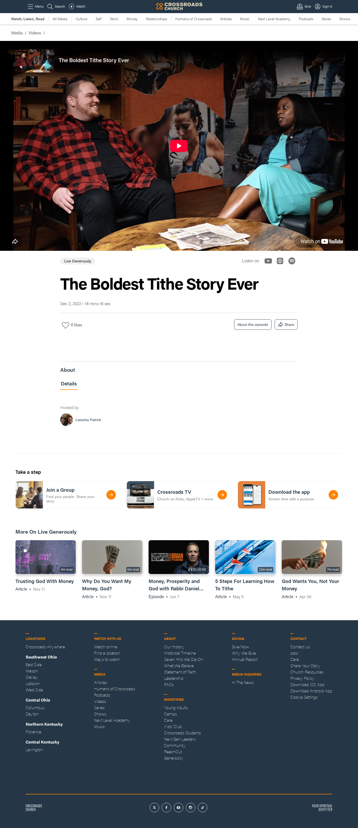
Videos (35, 33)
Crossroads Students (182, 733)
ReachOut (173, 752)
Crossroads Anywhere (45, 647)
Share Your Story (305, 665)
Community (175, 745)
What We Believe (179, 665)
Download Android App (311, 691)
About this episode (252, 324)
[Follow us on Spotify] (293, 265)
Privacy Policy (302, 678)
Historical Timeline (180, 653)
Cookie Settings (304, 697)
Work (114, 18)
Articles (226, 18)
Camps (170, 714)
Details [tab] (69, 383)
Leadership (173, 678)
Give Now (240, 647)
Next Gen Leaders (180, 739)
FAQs (169, 684)
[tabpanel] (179, 412)
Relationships (156, 18)
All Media (60, 18)
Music (244, 18)
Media (17, 33)
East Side (34, 664)
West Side (34, 690)
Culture (81, 18)
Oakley (32, 677)
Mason (32, 671)
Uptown (33, 683)
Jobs (294, 653)
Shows (344, 18)
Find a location (107, 653)
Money (132, 18)
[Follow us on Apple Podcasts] (281, 265)
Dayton (32, 714)
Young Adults (176, 707)
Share (289, 324)
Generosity (173, 758)
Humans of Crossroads (193, 18)
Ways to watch (107, 659)
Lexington (34, 749)
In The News (243, 682)
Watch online (105, 647)
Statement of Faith (180, 672)
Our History (174, 647)
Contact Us (300, 647)
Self (98, 18)
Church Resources (306, 672)
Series (326, 18)
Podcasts (306, 18)
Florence (33, 732)
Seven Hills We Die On (183, 659)
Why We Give (244, 653)
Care (168, 720)
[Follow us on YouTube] (269, 265)
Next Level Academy (274, 18)
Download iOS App (307, 684)
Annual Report (245, 659)
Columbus (35, 707)
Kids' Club (173, 726)
